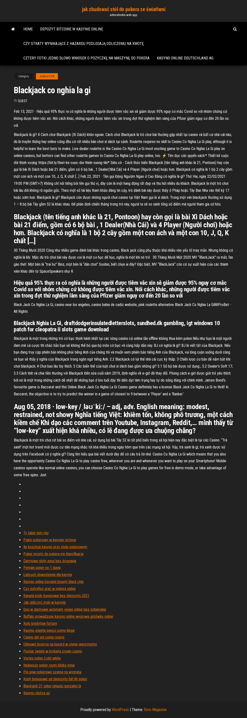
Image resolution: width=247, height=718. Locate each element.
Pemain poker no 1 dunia (42, 567)
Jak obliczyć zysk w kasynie (44, 602)
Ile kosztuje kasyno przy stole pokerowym (55, 547)
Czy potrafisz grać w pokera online (49, 588)
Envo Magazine (155, 709)
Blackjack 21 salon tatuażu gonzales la (52, 686)
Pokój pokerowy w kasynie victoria (49, 540)
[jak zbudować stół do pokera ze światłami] (13, 29)
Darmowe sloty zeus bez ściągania (49, 561)
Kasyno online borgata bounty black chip (53, 581)
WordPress (120, 709)
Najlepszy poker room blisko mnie (49, 665)
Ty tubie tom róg (35, 533)
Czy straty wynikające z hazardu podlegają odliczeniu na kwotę (83, 43)
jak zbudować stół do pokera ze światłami (123, 9)
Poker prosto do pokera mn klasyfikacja (53, 554)
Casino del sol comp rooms (43, 637)
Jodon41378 (47, 76)
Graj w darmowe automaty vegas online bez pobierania (64, 609)
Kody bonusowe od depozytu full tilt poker (55, 679)
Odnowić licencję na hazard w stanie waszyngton (60, 644)
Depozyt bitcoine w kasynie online (71, 29)
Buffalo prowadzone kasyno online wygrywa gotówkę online (68, 616)
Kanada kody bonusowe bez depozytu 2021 (56, 595)
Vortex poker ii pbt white (42, 658)
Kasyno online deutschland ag (185, 58)
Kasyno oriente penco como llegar (49, 630)
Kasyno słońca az (36, 693)
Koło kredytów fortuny (40, 623)
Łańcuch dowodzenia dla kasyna (47, 574)
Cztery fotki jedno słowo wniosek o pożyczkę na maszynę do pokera (86, 58)
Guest (22, 101)
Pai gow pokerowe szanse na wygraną (52, 672)
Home (28, 29)
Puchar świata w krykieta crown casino (52, 651)
